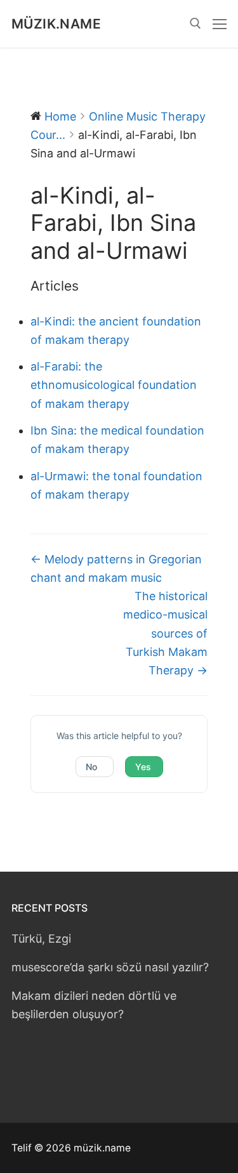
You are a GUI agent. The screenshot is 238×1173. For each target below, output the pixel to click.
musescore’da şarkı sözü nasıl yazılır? (110, 967)
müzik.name (56, 24)
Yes (143, 766)
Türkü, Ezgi (41, 938)
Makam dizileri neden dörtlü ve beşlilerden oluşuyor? (93, 1005)
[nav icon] (220, 24)
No (91, 766)
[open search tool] (195, 23)
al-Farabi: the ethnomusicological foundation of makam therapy (113, 385)
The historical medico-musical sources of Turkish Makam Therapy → (165, 632)
